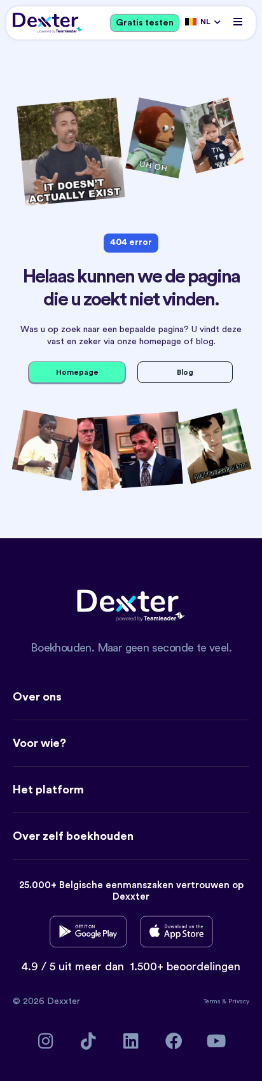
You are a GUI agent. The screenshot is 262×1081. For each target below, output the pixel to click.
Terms (212, 1001)
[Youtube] (216, 1040)
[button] (238, 21)
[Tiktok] (88, 1040)
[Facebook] (174, 1040)
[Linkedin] (131, 1040)
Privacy (238, 1001)
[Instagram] (46, 1040)
